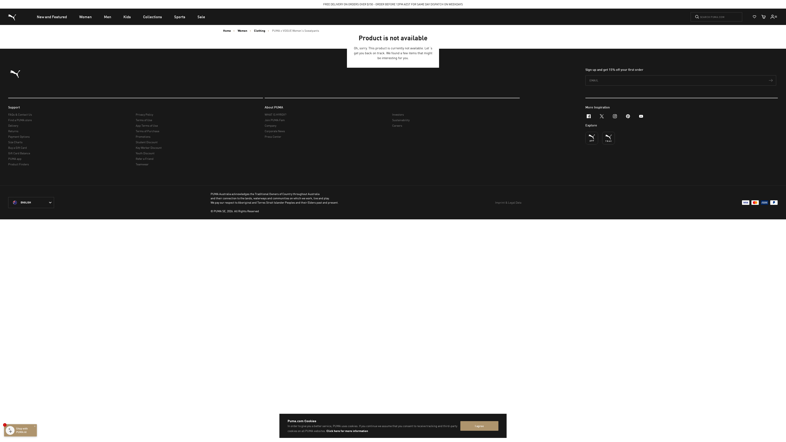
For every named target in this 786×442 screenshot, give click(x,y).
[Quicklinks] (774, 17)
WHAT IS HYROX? (275, 114)
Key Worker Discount (149, 147)
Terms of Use (144, 120)
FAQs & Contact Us (20, 114)
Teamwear (142, 164)
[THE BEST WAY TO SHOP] (591, 138)
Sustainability (401, 120)
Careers (397, 125)
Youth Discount (145, 153)
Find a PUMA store (20, 120)
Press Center (273, 136)
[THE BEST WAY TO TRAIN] (608, 138)
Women (242, 30)
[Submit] (697, 17)
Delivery (13, 125)
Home (227, 30)
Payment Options (19, 136)
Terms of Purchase (147, 131)
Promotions (143, 136)
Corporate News (275, 131)
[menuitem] (52, 17)
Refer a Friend (145, 158)
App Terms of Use (147, 125)
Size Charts (15, 142)
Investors (398, 114)
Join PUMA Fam (275, 120)
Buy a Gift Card (17, 147)
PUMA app (14, 158)
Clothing (259, 30)
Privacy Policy (144, 114)
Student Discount (147, 142)
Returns (13, 131)
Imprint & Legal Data (508, 202)
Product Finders (18, 164)
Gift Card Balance (19, 153)
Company (270, 125)
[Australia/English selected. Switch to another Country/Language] (31, 202)
